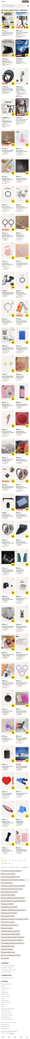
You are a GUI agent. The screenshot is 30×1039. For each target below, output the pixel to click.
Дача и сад (4, 1004)
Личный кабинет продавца (7, 965)
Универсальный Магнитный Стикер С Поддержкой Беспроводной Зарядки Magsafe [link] (7, 321)
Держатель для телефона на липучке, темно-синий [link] (7, 850)
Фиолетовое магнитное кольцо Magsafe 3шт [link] (21, 683)
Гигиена (3, 990)
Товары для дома (5, 996)
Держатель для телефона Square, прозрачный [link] (20, 235)
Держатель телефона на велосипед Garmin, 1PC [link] (8, 487)
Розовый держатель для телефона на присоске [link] (22, 405)
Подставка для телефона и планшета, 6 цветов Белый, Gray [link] (8, 627)
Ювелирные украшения (7, 1019)
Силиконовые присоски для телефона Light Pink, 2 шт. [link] (22, 264)
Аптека (3, 998)
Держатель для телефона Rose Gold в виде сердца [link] (7, 405)
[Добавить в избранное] (13, 13)
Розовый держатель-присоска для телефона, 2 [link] (22, 850)
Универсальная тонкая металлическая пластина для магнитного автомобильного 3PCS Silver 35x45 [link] (21, 599)
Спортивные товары (6, 1010)
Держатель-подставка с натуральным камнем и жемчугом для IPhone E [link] (8, 683)
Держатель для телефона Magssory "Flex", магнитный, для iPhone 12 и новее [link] (21, 89)
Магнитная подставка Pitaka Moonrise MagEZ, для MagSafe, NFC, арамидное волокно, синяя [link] (7, 89)
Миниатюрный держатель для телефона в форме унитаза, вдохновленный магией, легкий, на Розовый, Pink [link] (22, 151)
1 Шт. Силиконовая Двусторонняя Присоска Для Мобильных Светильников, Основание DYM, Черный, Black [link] (22, 542)
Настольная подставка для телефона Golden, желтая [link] (21, 321)
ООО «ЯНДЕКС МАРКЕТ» (11, 1031)
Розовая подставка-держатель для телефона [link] (8, 432)
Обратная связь (5, 1024)
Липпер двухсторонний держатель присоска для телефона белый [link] (7, 33)
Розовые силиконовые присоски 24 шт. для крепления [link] (21, 711)
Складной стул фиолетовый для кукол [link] (7, 738)
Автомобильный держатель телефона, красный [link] (21, 432)
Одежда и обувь (5, 994)
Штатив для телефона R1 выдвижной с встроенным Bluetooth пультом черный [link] (22, 33)
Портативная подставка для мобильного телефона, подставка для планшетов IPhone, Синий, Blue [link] (22, 794)
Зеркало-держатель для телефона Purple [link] (8, 655)
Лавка (9, 1037)
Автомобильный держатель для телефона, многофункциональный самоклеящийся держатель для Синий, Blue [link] (21, 570)
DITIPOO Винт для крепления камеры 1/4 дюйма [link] (21, 207)
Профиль (27, 1037)
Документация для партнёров (8, 969)
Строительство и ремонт (7, 1015)
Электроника (4, 992)
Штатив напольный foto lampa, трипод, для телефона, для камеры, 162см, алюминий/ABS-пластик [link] (21, 120)
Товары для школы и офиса (7, 1008)
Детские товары (5, 1017)
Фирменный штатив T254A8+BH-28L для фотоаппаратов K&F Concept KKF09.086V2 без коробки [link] (7, 121)
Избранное (15, 1037)
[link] (11, 871)
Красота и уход (5, 1000)
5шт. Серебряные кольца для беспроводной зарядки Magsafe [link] (22, 655)
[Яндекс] (12, 1033)
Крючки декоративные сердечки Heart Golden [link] (7, 376)
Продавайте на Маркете (7, 967)
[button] (28, 6)
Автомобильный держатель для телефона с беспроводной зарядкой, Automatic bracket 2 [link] (8, 515)
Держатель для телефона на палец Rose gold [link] (22, 487)
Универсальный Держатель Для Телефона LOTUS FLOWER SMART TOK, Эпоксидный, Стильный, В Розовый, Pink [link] (22, 376)
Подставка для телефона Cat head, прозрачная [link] (8, 151)
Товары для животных (6, 1012)
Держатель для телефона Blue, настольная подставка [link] (21, 822)
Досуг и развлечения (6, 984)
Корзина (21, 1037)
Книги (2, 1006)
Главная (3, 1037)
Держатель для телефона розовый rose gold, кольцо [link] (7, 822)
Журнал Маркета (5, 1028)
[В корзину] (13, 27)
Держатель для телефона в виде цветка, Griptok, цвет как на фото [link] (8, 179)
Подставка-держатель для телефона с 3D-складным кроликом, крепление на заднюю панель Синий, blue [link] (21, 627)
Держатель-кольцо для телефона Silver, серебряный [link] (7, 460)
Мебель (3, 986)
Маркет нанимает (5, 1026)
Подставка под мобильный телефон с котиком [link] (7, 61)
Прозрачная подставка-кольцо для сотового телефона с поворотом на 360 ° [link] (22, 179)
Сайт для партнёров (6, 971)
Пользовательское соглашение (8, 1022)
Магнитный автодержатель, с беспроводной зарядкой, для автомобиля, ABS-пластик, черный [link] (20, 61)
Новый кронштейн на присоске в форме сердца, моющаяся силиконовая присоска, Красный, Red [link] (7, 794)
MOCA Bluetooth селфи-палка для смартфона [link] (22, 767)
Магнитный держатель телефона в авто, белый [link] (7, 348)
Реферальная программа (7, 978)
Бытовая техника (5, 988)
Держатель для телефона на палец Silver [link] (8, 542)
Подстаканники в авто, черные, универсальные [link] (8, 570)
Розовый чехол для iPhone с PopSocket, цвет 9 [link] (22, 460)
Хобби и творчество (6, 1002)
